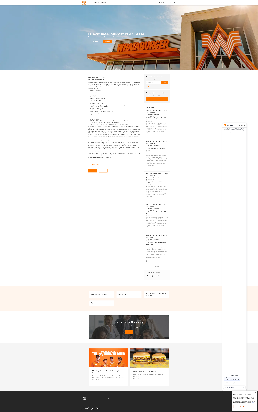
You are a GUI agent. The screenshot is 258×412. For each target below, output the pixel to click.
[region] (234, 256)
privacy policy (231, 130)
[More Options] (225, 387)
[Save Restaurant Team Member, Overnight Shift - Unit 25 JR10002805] (146, 261)
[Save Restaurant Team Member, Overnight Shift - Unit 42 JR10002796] (146, 230)
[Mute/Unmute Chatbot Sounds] (242, 125)
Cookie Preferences (244, 406)
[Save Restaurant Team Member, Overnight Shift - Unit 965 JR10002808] (146, 136)
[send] (243, 387)
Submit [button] (164, 82)
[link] (149, 86)
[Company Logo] (84, 3)
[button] (161, 2)
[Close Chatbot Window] (244, 125)
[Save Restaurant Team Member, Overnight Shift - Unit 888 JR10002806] (146, 168)
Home (95, 2)
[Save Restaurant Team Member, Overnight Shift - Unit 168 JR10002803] (146, 199)
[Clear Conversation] (239, 125)
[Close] (255, 392)
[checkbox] (95, 41)
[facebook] (82, 408)
